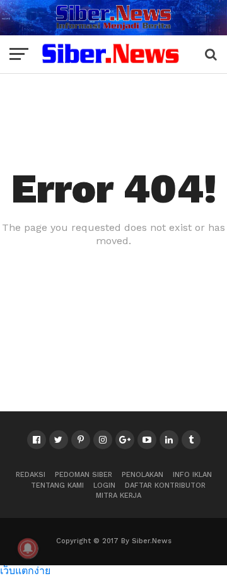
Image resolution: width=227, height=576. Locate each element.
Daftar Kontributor (165, 485)
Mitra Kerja (118, 495)
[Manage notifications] (28, 548)
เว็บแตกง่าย (25, 570)
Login (104, 485)
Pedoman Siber (83, 475)
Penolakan (142, 475)
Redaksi (30, 475)
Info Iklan (192, 475)
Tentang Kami (57, 485)
